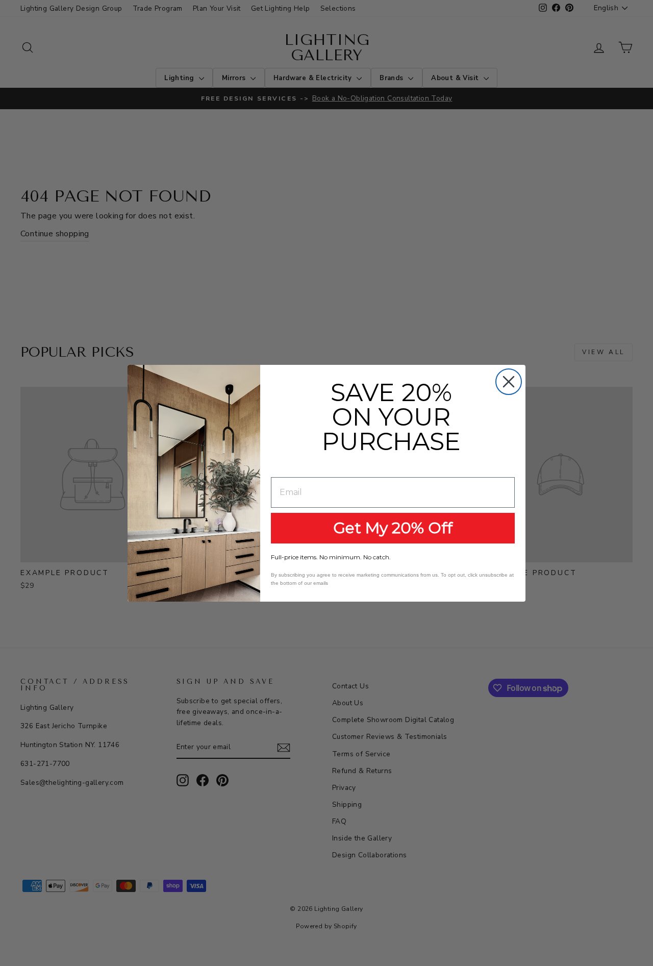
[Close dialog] (508, 381)
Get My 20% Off (393, 527)
